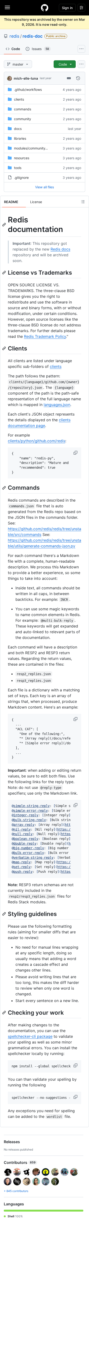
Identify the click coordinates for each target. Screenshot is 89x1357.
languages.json (57, 404)
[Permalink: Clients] (4, 348)
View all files (44, 187)
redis (14, 36)
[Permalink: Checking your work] (4, 1012)
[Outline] (83, 202)
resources (21, 158)
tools (17, 168)
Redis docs (60, 249)
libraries (20, 138)
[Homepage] (44, 7)
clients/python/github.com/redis (36, 440)
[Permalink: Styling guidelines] (4, 913)
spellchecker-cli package (30, 1036)
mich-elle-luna (26, 78)
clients (19, 99)
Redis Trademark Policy (45, 336)
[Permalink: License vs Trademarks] (4, 272)
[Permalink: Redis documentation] (4, 224)
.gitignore (21, 177)
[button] (76, 452)
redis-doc (32, 36)
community (22, 119)
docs (18, 129)
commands (22, 109)
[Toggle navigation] (7, 7)
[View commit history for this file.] (78, 78)
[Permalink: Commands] (4, 487)
